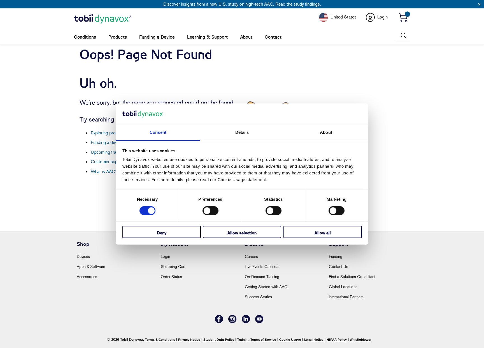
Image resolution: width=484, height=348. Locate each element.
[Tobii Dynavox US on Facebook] (219, 321)
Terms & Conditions (160, 339)
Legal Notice (314, 339)
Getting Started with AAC (266, 286)
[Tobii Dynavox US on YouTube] (259, 321)
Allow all (323, 233)
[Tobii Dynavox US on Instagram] (232, 321)
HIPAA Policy (337, 339)
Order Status (171, 276)
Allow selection (242, 233)
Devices (83, 256)
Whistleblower (360, 339)
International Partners (346, 296)
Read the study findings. (298, 4)
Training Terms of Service (256, 339)
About (246, 37)
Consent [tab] (158, 132)
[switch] (210, 210)
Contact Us (338, 266)
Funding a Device (157, 37)
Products (117, 37)
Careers (251, 256)
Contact (273, 37)
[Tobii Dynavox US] (102, 19)
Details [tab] (242, 132)
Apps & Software (91, 266)
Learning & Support (207, 37)
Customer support (108, 161)
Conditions (85, 37)
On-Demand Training (262, 276)
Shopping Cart (173, 266)
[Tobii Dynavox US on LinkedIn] (246, 321)
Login (165, 256)
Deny (161, 233)
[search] (403, 35)
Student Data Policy (218, 339)
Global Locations (343, 286)
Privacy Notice (189, 339)
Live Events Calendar (262, 266)
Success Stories (258, 296)
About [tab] (326, 132)
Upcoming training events (114, 152)
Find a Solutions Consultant (352, 276)
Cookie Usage (290, 339)
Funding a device (106, 142)
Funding (335, 256)
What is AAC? (104, 171)
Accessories (87, 276)
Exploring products (108, 133)
